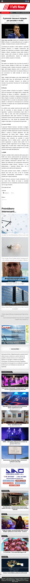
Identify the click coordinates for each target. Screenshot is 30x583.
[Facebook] (26, 1)
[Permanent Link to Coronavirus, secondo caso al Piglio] (15, 272)
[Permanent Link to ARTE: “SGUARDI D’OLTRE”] (15, 417)
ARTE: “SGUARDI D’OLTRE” (15, 424)
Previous (3, 477)
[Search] (28, 1)
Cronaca (13, 16)
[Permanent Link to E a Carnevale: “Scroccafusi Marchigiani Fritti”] (15, 544)
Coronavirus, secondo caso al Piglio (15, 283)
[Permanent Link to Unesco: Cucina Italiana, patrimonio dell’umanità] (15, 565)
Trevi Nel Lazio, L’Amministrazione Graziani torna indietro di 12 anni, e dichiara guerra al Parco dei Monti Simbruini (15, 508)
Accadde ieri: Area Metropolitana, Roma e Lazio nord (15, 235)
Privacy (1, 576)
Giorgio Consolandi (10, 22)
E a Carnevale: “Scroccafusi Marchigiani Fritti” (15, 552)
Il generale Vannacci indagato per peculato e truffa (15, 19)
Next (27, 477)
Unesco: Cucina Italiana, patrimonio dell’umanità (15, 573)
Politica (17, 16)
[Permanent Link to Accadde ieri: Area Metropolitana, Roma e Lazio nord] (15, 223)
